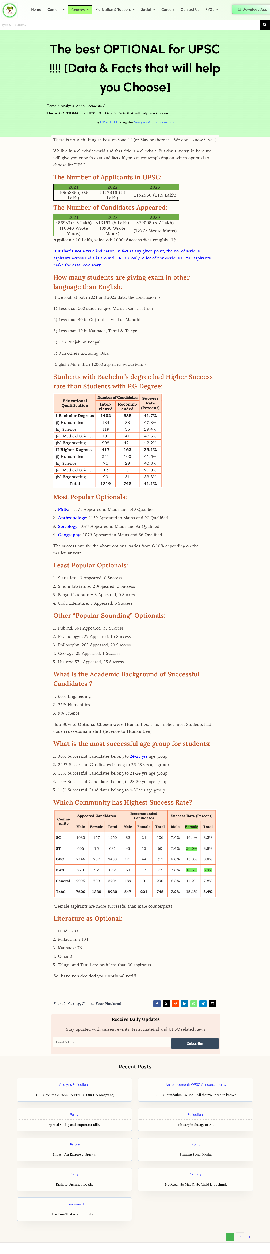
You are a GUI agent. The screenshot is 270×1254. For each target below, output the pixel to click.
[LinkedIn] (184, 1003)
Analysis (140, 122)
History (74, 1144)
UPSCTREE (109, 122)
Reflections (80, 1084)
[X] (166, 1003)
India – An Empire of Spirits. (74, 1154)
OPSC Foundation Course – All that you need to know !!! (195, 1095)
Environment (74, 1204)
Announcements (161, 122)
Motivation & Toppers (113, 9)
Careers (167, 9)
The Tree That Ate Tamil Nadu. (74, 1214)
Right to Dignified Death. (74, 1184)
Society (195, 1174)
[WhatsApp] (193, 1003)
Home (36, 9)
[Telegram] (203, 1003)
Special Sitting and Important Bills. (74, 1125)
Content (54, 9)
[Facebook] (157, 1003)
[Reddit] (175, 1003)
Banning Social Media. (195, 1154)
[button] (56, 9)
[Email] (212, 1003)
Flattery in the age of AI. (195, 1125)
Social (146, 9)
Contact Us (190, 9)
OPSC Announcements (208, 1084)
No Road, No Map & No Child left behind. (196, 1184)
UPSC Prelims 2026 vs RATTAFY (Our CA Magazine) (74, 1095)
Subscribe (195, 1043)
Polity (74, 1114)
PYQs (209, 9)
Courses (78, 9)
